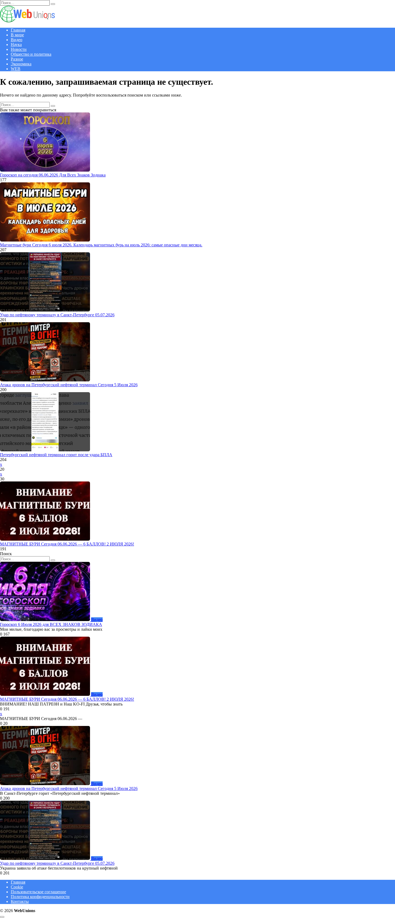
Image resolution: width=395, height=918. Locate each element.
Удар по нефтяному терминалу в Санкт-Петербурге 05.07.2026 (57, 315)
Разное (17, 59)
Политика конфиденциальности (40, 896)
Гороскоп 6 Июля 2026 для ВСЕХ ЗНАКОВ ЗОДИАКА (51, 624)
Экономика (21, 64)
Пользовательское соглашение (38, 891)
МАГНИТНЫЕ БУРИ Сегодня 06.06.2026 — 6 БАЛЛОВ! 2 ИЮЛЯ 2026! (67, 544)
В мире (17, 35)
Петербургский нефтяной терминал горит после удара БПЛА (56, 454)
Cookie (17, 887)
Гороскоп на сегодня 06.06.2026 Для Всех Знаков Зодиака (53, 175)
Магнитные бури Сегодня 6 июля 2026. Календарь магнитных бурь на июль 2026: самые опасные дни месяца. (101, 245)
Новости (19, 49)
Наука (16, 44)
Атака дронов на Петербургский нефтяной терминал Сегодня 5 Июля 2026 (69, 384)
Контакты (20, 901)
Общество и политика (31, 54)
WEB (15, 68)
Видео (16, 39)
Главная (18, 30)
